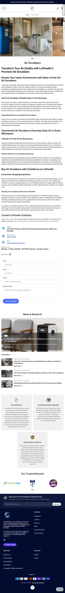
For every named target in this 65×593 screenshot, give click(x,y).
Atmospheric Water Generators (13, 568)
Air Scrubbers (7, 558)
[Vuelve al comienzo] (32, 588)
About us (37, 523)
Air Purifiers (7, 565)
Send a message (11, 301)
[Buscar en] (58, 8)
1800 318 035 (11, 237)
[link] (32, 36)
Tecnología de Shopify (38, 582)
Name (4, 261)
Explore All (6, 555)
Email (4, 269)
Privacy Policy (38, 533)
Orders (36, 555)
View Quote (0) (64, 9)
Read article (8, 347)
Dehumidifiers (7, 561)
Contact (36, 519)
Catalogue (37, 516)
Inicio (27, 14)
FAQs (35, 526)
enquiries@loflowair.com (16, 243)
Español (31, 574)
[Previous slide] (8, 2)
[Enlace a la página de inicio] (7, 515)
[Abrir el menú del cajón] (4, 8)
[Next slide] (57, 2)
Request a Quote (7, 286)
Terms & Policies (39, 530)
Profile (36, 558)
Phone (5, 277)
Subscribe (57, 504)
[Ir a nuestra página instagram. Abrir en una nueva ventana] (10, 254)
